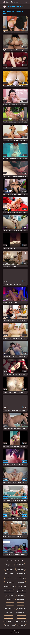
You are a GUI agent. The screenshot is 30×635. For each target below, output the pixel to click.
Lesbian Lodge (10, 595)
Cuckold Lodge (20, 578)
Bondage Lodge (9, 573)
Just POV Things (21, 591)
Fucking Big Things (9, 586)
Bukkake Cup (9, 578)
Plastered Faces (20, 612)
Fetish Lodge (21, 582)
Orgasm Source (21, 608)
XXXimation (22, 625)
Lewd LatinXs (9, 604)
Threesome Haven (10, 625)
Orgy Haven (9, 612)
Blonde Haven (20, 569)
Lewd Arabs (21, 595)
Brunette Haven (21, 573)
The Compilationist (20, 621)
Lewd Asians (9, 599)
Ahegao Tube (9, 564)
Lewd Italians (20, 599)
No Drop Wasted (8, 608)
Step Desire (8, 621)
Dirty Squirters (10, 582)
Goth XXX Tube (22, 586)
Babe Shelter (9, 569)
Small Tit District (21, 617)
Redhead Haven (8, 617)
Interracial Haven (8, 591)
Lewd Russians (12, 2)
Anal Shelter (20, 564)
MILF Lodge (20, 604)
